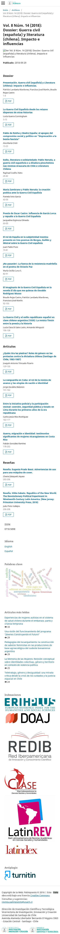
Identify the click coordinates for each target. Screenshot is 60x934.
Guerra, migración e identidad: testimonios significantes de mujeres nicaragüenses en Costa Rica (29, 436)
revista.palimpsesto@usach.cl (17, 902)
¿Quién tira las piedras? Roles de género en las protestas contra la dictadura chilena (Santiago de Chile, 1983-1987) (29, 356)
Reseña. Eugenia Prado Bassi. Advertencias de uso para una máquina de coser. (29, 471)
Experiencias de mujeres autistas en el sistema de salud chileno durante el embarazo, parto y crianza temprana (29, 620)
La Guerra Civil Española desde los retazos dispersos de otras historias (25, 111)
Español (9, 551)
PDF (9, 101)
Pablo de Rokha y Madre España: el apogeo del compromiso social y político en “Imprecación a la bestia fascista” (29, 136)
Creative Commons (40, 895)
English (8, 546)
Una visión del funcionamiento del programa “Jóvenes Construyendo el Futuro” (28, 633)
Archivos (16, 10)
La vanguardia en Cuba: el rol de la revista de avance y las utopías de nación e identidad (27, 381)
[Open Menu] (3, 3)
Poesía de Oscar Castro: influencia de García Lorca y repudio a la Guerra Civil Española (29, 215)
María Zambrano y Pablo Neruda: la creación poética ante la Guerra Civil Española (26, 191)
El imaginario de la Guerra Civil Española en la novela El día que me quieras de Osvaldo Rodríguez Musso (27, 290)
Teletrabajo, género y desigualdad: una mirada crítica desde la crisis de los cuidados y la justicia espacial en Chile (30, 675)
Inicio (5, 10)
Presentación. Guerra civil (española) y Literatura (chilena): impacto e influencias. (29, 84)
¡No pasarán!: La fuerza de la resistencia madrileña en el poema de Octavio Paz (30, 265)
